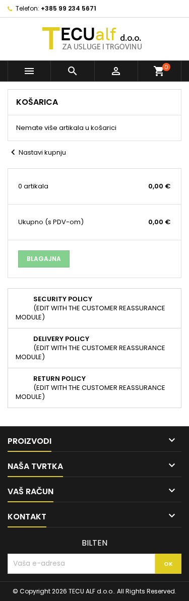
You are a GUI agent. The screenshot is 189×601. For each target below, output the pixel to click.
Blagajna (44, 258)
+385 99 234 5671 (68, 8)
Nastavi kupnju (37, 152)
